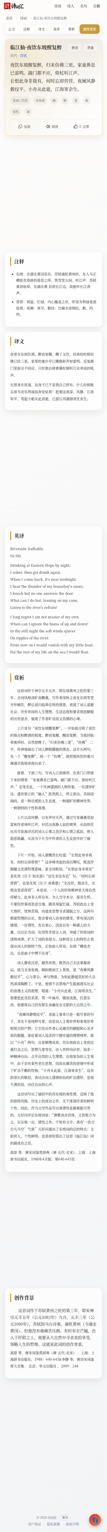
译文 (41, 29)
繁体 (65, 1517)
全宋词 (40, 100)
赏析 (71, 29)
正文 (11, 29)
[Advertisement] (53, 194)
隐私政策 (53, 1523)
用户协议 (34, 1523)
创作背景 (89, 29)
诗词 (57, 5)
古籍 (96, 5)
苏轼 (23, 55)
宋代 (16, 111)
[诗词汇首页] (14, 6)
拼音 (75, 47)
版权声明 (72, 1523)
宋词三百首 (20, 100)
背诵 (90, 47)
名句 (83, 5)
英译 (56, 29)
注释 (26, 29)
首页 (9, 18)
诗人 (70, 5)
